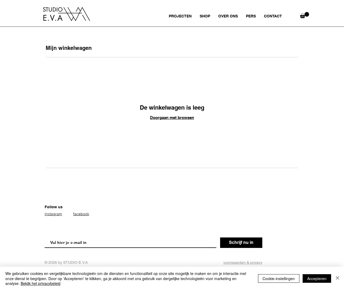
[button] (304, 15)
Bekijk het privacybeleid (40, 283)
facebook (81, 213)
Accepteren (317, 278)
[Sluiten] (337, 278)
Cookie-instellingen (279, 278)
